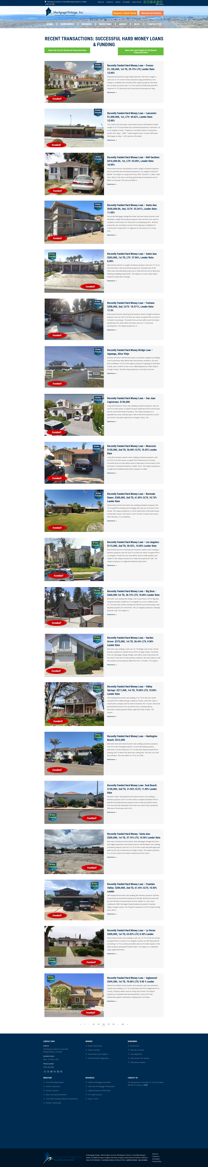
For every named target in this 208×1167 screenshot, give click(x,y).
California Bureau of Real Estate (99, 1090)
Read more (111, 92)
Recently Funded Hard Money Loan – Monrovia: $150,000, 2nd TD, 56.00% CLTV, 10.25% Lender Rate (132, 450)
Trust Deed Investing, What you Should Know (62, 1099)
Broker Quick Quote (95, 1046)
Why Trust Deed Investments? (56, 1095)
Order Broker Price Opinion (139, 1058)
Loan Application (136, 1054)
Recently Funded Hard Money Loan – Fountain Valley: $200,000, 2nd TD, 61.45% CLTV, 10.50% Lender (132, 888)
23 (99, 1024)
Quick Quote (134, 1046)
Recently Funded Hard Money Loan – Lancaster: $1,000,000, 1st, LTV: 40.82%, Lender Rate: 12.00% (132, 117)
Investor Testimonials (53, 1103)
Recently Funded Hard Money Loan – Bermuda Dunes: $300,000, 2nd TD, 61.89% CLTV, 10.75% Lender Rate (132, 497)
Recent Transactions (53, 1086)
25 (109, 1024)
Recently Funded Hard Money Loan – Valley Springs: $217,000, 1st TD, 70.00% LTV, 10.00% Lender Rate (131, 690)
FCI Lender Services (95, 1095)
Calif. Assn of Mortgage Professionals (101, 1086)
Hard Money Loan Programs (98, 1054)
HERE (146, 1085)
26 (114, 1024)
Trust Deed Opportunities (55, 1082)
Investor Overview (52, 1090)
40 (123, 1024)
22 (94, 1024)
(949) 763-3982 (50, 4)
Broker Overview (94, 1050)
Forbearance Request (137, 1062)
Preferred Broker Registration (98, 1058)
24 (104, 1024)
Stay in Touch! (93, 1099)
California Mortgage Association (99, 1082)
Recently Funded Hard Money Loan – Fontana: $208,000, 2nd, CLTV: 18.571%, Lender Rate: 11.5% (131, 306)
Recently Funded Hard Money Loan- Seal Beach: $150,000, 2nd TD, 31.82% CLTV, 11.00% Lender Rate (132, 789)
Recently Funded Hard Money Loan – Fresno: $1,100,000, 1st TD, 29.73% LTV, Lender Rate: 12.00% (131, 69)
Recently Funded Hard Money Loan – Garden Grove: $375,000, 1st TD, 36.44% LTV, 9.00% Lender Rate (130, 641)
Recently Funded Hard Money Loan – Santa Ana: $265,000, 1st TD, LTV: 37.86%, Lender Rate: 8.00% (132, 257)
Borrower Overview (137, 1050)
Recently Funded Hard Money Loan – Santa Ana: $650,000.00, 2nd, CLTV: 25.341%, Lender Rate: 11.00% (132, 209)
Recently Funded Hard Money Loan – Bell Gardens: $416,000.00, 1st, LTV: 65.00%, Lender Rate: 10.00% (133, 161)
